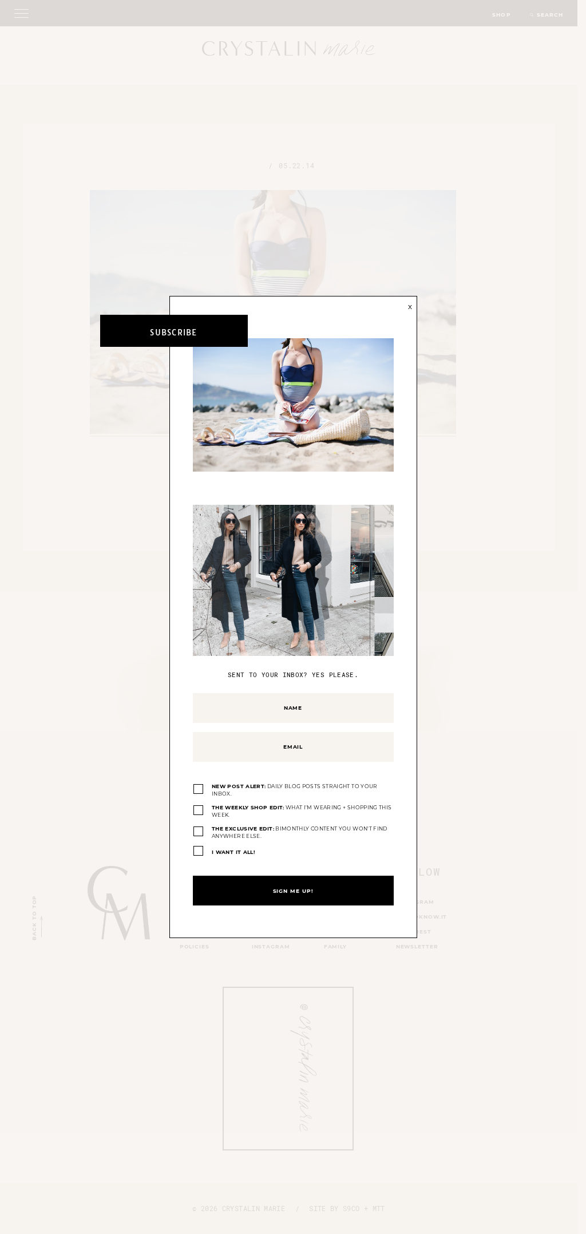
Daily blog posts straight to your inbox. (295, 790)
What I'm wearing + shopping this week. (301, 811)
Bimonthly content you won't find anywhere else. (299, 832)
